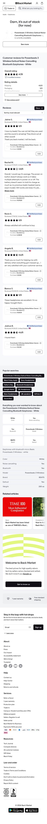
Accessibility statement (12, 656)
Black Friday (8, 756)
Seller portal (8, 720)
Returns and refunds (11, 687)
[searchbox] (32, 8)
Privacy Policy (8, 780)
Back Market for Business (13, 724)
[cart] (42, 3)
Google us (27, 574)
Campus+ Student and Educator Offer (17, 711)
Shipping (7, 684)
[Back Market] (23, 3)
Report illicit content (11, 783)
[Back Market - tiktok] (10, 666)
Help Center (8, 681)
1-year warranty (9, 701)
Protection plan (9, 704)
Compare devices (10, 747)
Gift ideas (7, 753)
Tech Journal (8, 743)
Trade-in (7, 708)
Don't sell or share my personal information (19, 777)
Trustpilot (7, 662)
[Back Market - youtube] (15, 666)
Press (6, 649)
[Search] (20, 8)
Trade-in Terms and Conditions (15, 770)
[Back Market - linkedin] (20, 666)
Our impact (8, 652)
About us (7, 646)
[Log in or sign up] (37, 3)
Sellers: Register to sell (12, 717)
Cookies (6, 774)
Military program (10, 714)
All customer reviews (11, 750)
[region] (23, 514)
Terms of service (10, 767)
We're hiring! (8, 659)
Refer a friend (8, 698)
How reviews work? (13, 100)
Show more (9, 191)
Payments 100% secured (13, 727)
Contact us (8, 677)
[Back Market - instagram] (5, 666)
